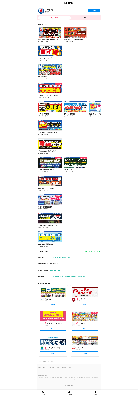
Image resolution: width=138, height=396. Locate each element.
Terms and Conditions (61, 367)
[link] (41, 11)
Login (69, 367)
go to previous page (3, 3)
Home (43, 394)
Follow (94, 11)
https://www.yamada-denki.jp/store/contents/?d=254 (67, 276)
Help (44, 367)
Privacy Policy (51, 367)
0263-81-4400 (55, 270)
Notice (39, 367)
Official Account (93, 251)
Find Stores (69, 394)
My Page (95, 394)
